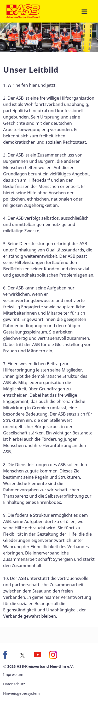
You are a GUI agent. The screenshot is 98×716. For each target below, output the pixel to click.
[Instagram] (53, 655)
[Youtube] (37, 655)
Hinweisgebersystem (21, 693)
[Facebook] (7, 655)
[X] (22, 655)
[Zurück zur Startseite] (23, 11)
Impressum (13, 674)
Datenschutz (14, 683)
